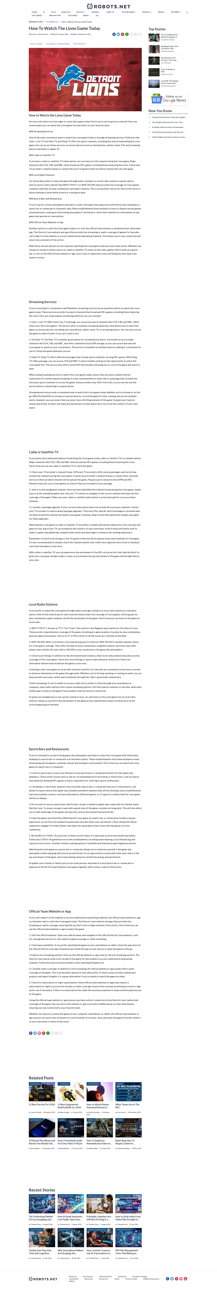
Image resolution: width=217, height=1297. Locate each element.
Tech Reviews (127, 12)
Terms (116, 1279)
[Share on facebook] (114, 34)
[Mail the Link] (135, 34)
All (97, 15)
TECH (53, 12)
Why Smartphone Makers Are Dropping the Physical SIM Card (71, 1253)
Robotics (65, 12)
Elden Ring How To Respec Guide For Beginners (124, 1143)
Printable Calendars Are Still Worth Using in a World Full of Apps (99, 1219)
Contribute (73, 1279)
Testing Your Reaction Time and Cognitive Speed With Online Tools (41, 1253)
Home (34, 12)
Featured (72, 15)
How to (110, 12)
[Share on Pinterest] (122, 34)
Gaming (95, 12)
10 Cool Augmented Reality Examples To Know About (169, 35)
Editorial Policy (105, 1276)
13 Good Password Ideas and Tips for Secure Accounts (167, 132)
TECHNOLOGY (79, 44)
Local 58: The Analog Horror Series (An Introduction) (169, 82)
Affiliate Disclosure (151, 1279)
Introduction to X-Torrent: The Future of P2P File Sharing (169, 59)
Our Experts (88, 1276)
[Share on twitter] (118, 34)
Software (37, 15)
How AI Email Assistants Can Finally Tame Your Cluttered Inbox (70, 1219)
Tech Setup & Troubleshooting (57, 44)
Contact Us (103, 1279)
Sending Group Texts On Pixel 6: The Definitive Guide (169, 47)
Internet (175, 12)
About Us (73, 1276)
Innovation (55, 15)
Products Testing (139, 1276)
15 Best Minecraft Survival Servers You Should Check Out (168, 137)
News (85, 15)
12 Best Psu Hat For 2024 (42, 1104)
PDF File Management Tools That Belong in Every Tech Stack (126, 1253)
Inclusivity (122, 1276)
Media (161, 12)
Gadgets (146, 12)
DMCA (71, 1281)
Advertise (88, 1279)
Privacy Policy (131, 1279)
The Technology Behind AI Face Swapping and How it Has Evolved (41, 1219)
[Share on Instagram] (39, 1033)
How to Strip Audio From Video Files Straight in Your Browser (128, 1219)
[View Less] (140, 34)
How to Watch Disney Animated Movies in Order (98, 1107)
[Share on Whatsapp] (127, 34)
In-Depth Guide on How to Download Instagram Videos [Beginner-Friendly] (167, 127)
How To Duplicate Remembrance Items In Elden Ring (98, 1143)
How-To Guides (36, 44)
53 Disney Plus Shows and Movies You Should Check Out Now (42, 1143)
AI (44, 12)
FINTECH (80, 12)
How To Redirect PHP (168, 70)
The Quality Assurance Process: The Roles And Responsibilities (167, 122)
